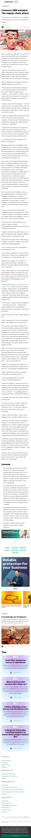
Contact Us (4, 821)
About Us (8, 821)
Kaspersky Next (5, 785)
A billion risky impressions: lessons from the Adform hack (15, 708)
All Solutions (4, 767)
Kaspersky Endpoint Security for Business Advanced (13, 791)
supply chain (6, 6)
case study (14, 547)
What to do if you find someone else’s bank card (15, 683)
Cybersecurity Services (7, 803)
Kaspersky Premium (6, 764)
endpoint (7, 550)
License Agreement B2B (25, 817)
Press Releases (26, 821)
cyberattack (22, 547)
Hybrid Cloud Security (6, 809)
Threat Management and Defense (9, 805)
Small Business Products (8, 770)
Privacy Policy (25, 816)
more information (24, 832)
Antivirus (7, 547)
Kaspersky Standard (6, 760)
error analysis (15, 550)
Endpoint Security (6, 807)
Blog (16, 821)
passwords (23, 550)
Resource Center (20, 821)
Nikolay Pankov (8, 27)
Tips (16, 656)
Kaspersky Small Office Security (8, 774)
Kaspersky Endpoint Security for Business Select (12, 789)
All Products (4, 778)
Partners (12, 821)
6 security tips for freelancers (13, 617)
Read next (5, 613)
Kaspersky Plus (5, 762)
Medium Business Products (8, 781)
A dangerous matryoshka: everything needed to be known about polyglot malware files (15, 733)
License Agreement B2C (15, 817)
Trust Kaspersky (5, 822)
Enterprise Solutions (7, 797)
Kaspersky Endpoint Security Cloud (9, 776)
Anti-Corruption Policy (6, 817)
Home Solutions (5, 756)
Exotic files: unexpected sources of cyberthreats (15, 661)
